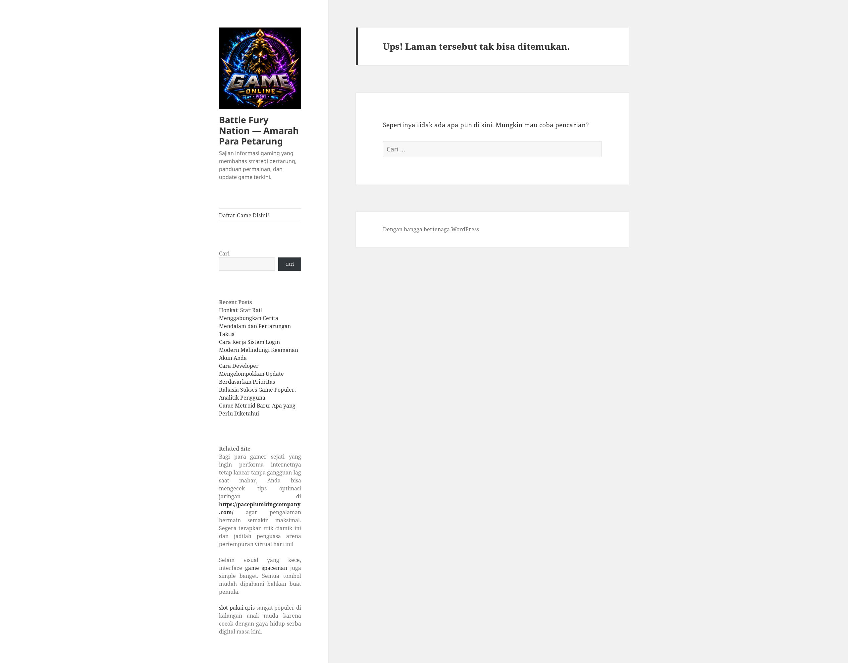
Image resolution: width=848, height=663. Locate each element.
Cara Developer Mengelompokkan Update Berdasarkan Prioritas (251, 373)
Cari (224, 253)
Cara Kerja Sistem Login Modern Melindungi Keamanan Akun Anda (258, 349)
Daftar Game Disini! (244, 215)
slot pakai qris (237, 607)
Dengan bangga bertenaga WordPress (431, 229)
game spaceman (266, 568)
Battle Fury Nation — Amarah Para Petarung (259, 130)
